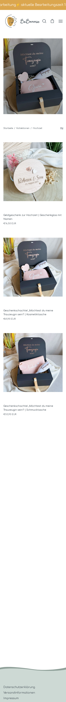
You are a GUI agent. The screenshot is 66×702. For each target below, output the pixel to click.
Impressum (11, 698)
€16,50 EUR (9, 223)
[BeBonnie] (22, 21)
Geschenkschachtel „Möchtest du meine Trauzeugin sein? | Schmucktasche (28, 408)
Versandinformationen (19, 692)
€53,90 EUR (9, 414)
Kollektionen (22, 128)
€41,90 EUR (9, 319)
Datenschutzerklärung (19, 687)
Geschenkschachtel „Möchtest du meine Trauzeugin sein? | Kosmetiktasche (28, 312)
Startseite (8, 128)
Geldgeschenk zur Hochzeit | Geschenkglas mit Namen (32, 217)
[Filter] (62, 128)
